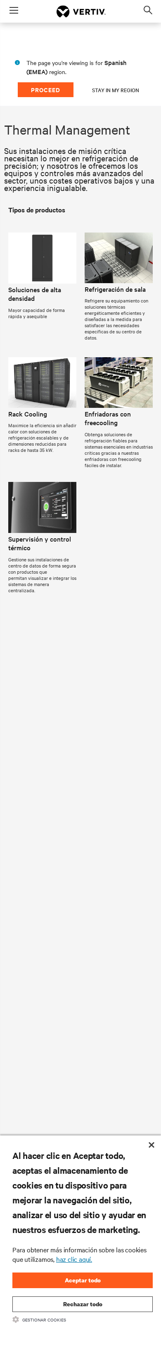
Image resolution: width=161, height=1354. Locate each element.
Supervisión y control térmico (39, 543)
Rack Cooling (27, 413)
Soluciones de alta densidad (34, 294)
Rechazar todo (82, 1304)
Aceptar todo (83, 1280)
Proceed (45, 89)
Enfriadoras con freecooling (108, 418)
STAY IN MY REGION (115, 89)
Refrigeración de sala (115, 288)
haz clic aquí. (74, 1258)
